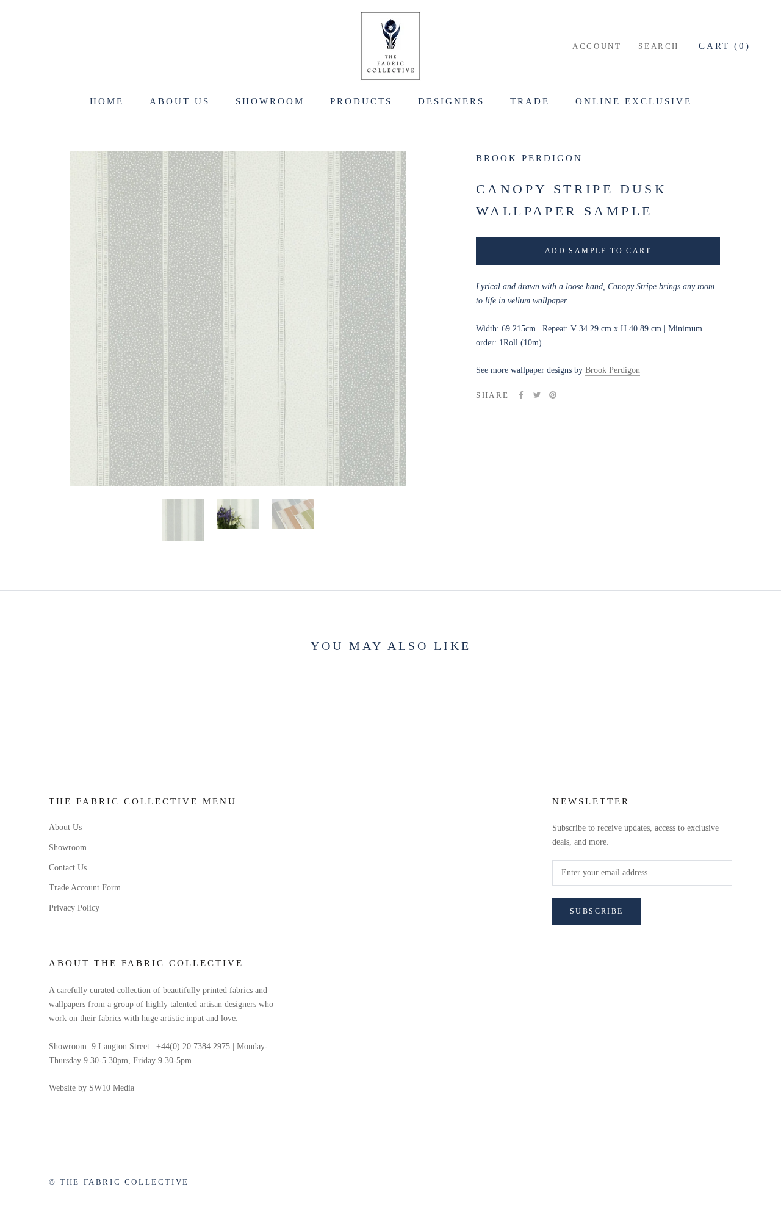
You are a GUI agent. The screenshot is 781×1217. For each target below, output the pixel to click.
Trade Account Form (85, 887)
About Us (179, 101)
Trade (530, 101)
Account (596, 46)
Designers (451, 101)
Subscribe (597, 911)
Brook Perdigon (529, 158)
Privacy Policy (74, 907)
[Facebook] (521, 395)
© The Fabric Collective (119, 1181)
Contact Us (68, 867)
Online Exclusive (633, 101)
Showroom (270, 101)
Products (361, 101)
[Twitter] (537, 395)
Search (658, 46)
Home (107, 101)
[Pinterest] (552, 395)
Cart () (724, 46)
